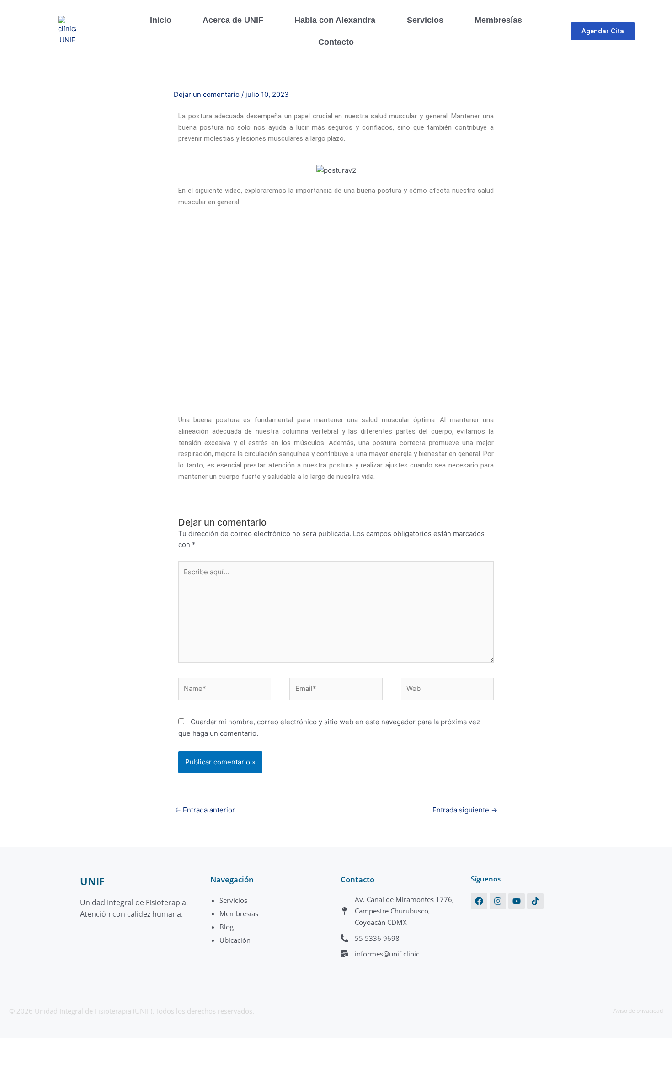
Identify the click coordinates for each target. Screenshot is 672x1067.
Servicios (425, 20)
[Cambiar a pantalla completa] (43, 1045)
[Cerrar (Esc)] (101, 1045)
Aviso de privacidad (638, 1010)
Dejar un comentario (207, 94)
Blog (226, 926)
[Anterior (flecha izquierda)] (13, 1060)
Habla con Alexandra (334, 20)
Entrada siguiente (464, 810)
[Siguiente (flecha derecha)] (43, 1060)
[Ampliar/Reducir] (13, 1045)
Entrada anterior (205, 810)
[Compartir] (72, 1045)
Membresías (498, 20)
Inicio (160, 20)
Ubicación (235, 940)
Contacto (336, 42)
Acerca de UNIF (233, 20)
